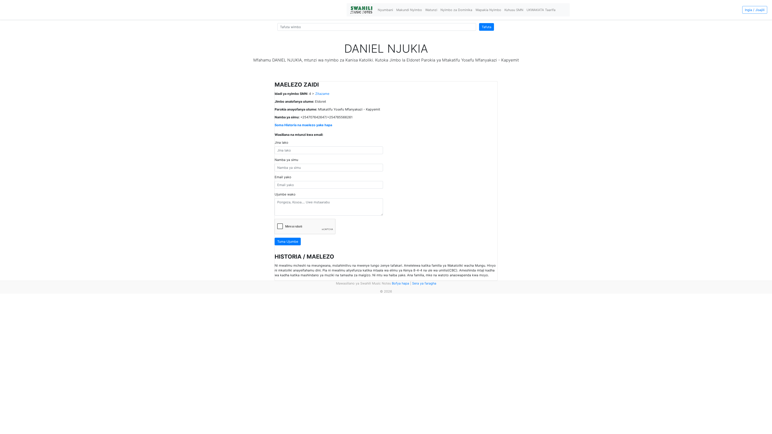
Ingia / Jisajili (755, 10)
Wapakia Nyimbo (488, 10)
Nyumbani (385, 10)
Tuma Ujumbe (287, 242)
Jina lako (281, 142)
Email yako (283, 177)
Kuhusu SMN (513, 10)
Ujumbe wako (285, 194)
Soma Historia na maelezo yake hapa (303, 125)
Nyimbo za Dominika (456, 10)
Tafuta (486, 27)
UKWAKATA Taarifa (541, 10)
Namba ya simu (286, 160)
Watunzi (431, 10)
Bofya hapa (400, 283)
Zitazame (322, 94)
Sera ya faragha (424, 283)
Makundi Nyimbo (409, 10)
